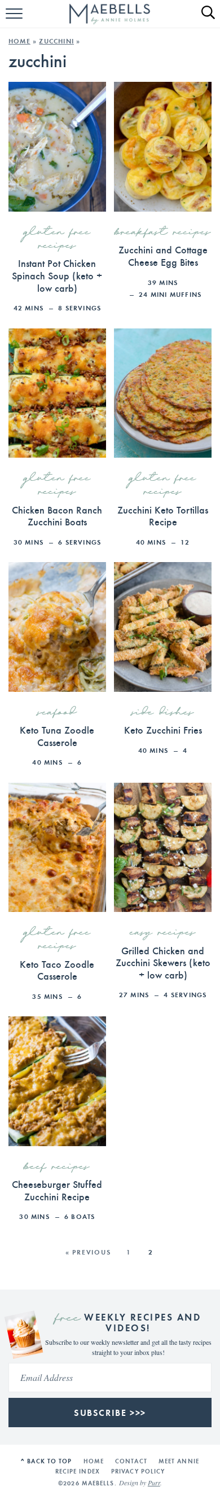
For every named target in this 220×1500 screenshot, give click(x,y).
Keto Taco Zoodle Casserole (57, 970)
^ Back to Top (46, 1461)
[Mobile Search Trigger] (203, 20)
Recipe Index (77, 1471)
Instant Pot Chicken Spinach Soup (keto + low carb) (57, 275)
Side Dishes (163, 713)
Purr (154, 1482)
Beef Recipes (57, 1167)
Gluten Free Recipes (57, 239)
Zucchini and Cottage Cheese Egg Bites (163, 255)
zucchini (56, 41)
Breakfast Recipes (163, 232)
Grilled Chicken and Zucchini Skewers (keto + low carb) (163, 962)
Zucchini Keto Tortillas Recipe (162, 515)
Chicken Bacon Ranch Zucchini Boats (57, 515)
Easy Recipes (163, 933)
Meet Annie (179, 1461)
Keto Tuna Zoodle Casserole (57, 735)
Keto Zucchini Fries (163, 729)
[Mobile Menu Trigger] (15, 20)
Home (19, 41)
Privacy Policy (138, 1471)
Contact (131, 1461)
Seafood (57, 713)
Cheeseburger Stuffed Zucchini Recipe (57, 1190)
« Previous (88, 1252)
